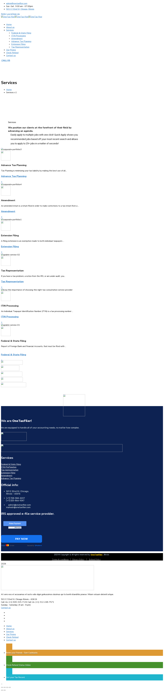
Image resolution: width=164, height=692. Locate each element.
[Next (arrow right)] (5, 690)
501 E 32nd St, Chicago (11, 599)
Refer (3, 14)
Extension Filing (10, 246)
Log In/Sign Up (13, 14)
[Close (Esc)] (2, 687)
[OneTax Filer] (8, 16)
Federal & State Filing (13, 354)
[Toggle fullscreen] (7, 687)
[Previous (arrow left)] (2, 690)
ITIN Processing (10, 316)
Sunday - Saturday (9, 604)
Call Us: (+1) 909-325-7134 (14, 602)
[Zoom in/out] (10, 687)
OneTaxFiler (96, 554)
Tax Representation (12, 281)
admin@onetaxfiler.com (16, 3)
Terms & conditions (60, 559)
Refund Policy (95, 559)
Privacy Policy (78, 559)
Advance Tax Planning (14, 176)
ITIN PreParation (8, 467)
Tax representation (9, 470)
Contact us (6, 607)
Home (9, 89)
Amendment (8, 211)
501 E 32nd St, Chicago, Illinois (20, 9)
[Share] (5, 687)
